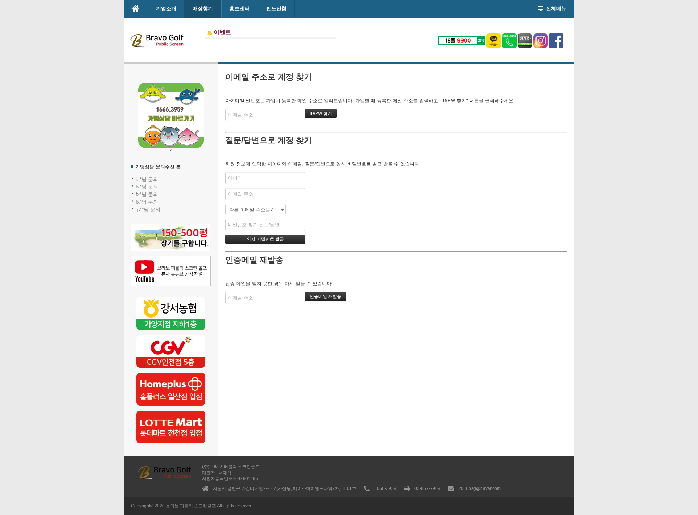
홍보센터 (239, 8)
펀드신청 (276, 8)
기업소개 (166, 8)
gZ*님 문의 (148, 209)
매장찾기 (203, 8)
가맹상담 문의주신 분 (158, 166)
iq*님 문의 (147, 179)
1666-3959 (385, 488)
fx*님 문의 (147, 186)
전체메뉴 (556, 8)
